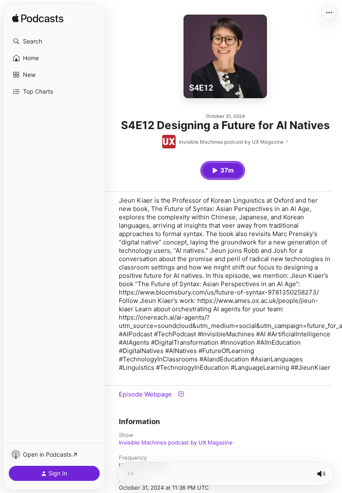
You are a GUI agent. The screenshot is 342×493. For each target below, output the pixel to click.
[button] (54, 41)
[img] (37, 19)
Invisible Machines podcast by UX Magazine (176, 442)
